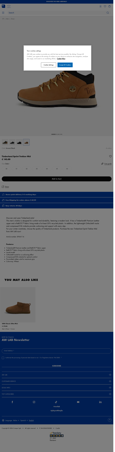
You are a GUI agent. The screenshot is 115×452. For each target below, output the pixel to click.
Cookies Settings (48, 65)
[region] (57, 58)
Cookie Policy (61, 58)
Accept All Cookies (65, 65)
